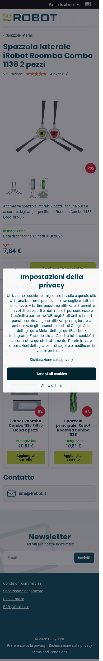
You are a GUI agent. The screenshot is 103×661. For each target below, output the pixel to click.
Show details (51, 386)
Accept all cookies (51, 374)
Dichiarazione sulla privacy (51, 359)
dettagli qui (26, 331)
